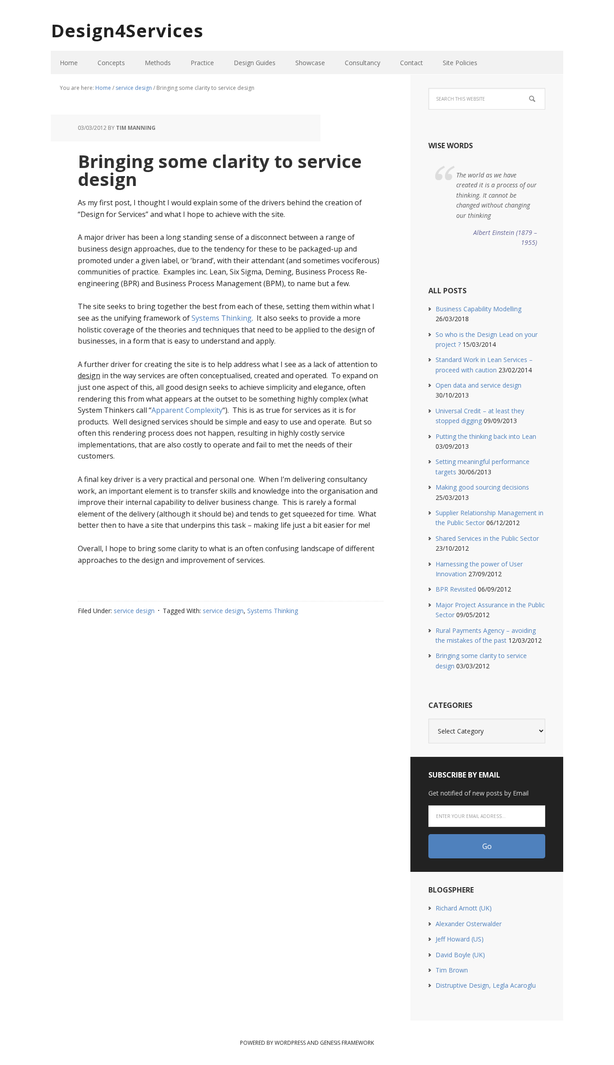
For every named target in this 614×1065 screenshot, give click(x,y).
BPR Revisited (456, 589)
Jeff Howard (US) (460, 939)
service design (134, 610)
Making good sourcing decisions (482, 487)
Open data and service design (478, 385)
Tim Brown (452, 970)
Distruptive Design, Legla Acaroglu (486, 985)
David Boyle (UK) (460, 954)
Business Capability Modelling (478, 309)
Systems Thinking (221, 318)
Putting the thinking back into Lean (486, 436)
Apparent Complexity (186, 410)
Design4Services (127, 30)
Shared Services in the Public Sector (487, 538)
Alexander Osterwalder (469, 923)
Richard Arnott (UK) (464, 908)
